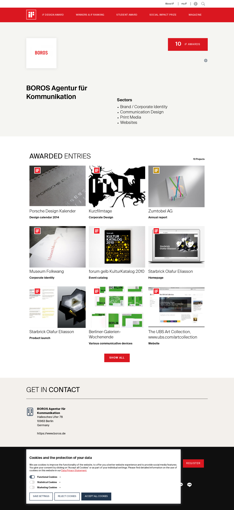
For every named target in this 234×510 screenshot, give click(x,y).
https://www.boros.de (51, 433)
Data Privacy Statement (74, 471)
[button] (195, 4)
